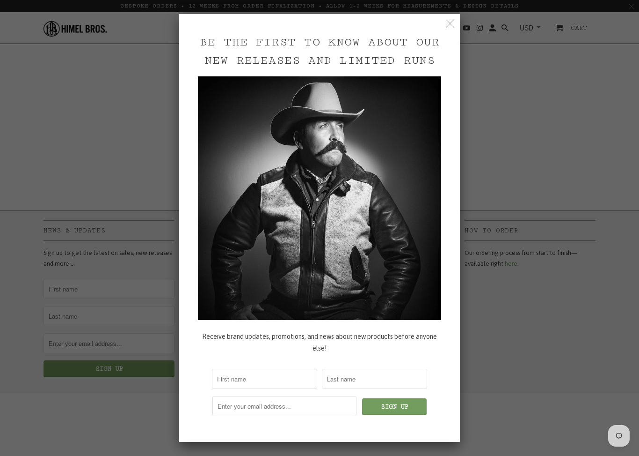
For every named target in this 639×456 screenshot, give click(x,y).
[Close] (450, 23)
